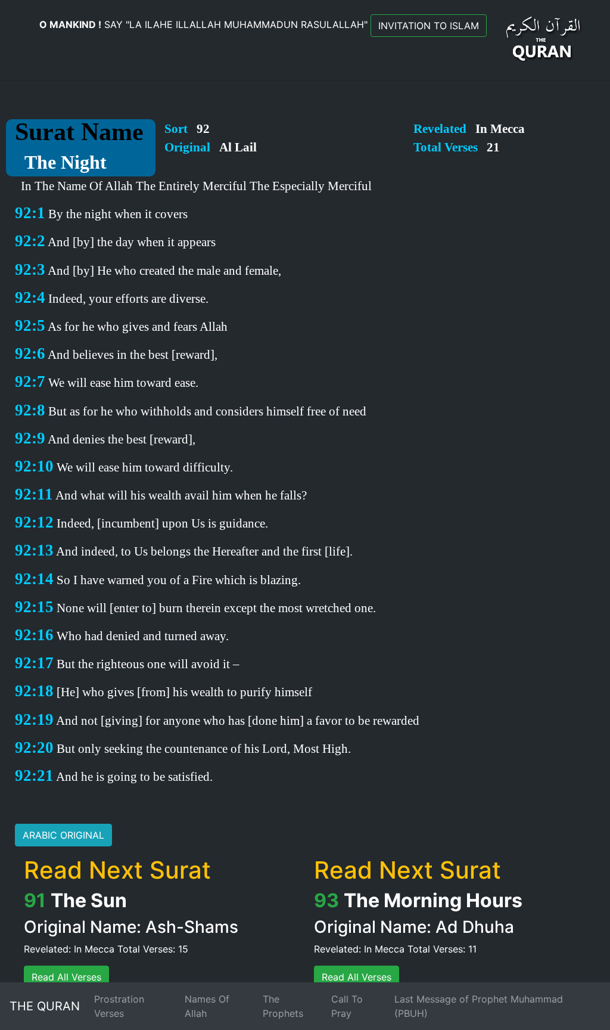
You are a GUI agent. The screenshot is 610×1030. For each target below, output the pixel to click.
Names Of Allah (207, 1006)
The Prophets (283, 1006)
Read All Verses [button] (66, 977)
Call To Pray (347, 1006)
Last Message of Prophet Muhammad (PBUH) (478, 1006)
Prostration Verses (119, 1006)
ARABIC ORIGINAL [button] (63, 835)
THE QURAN (45, 1006)
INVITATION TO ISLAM (428, 26)
